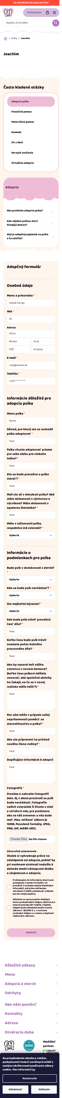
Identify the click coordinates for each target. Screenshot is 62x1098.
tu (33, 1069)
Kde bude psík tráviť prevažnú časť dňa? (28, 622)
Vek (9, 311)
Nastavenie (30, 1078)
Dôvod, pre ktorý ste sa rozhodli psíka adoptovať (30, 431)
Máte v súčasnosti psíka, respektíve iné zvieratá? (24, 525)
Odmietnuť (15, 1089)
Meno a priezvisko (20, 296)
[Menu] (54, 13)
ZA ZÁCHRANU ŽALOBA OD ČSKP (31, 3)
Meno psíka (15, 414)
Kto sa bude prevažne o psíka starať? (28, 476)
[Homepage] (9, 1047)
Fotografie (14, 788)
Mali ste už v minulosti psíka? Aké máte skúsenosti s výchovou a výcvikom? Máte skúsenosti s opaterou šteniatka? (30, 501)
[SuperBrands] (29, 1047)
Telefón (12, 374)
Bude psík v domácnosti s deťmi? (30, 568)
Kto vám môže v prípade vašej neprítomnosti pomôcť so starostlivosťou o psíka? (28, 719)
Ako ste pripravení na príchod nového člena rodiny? (28, 742)
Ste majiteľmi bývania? (23, 604)
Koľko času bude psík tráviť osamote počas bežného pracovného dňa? (27, 644)
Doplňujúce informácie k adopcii (30, 760)
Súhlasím (44, 1089)
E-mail (11, 358)
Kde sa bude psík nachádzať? (28, 588)
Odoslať (31, 932)
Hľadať (55, 22)
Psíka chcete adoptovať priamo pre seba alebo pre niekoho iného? (29, 454)
